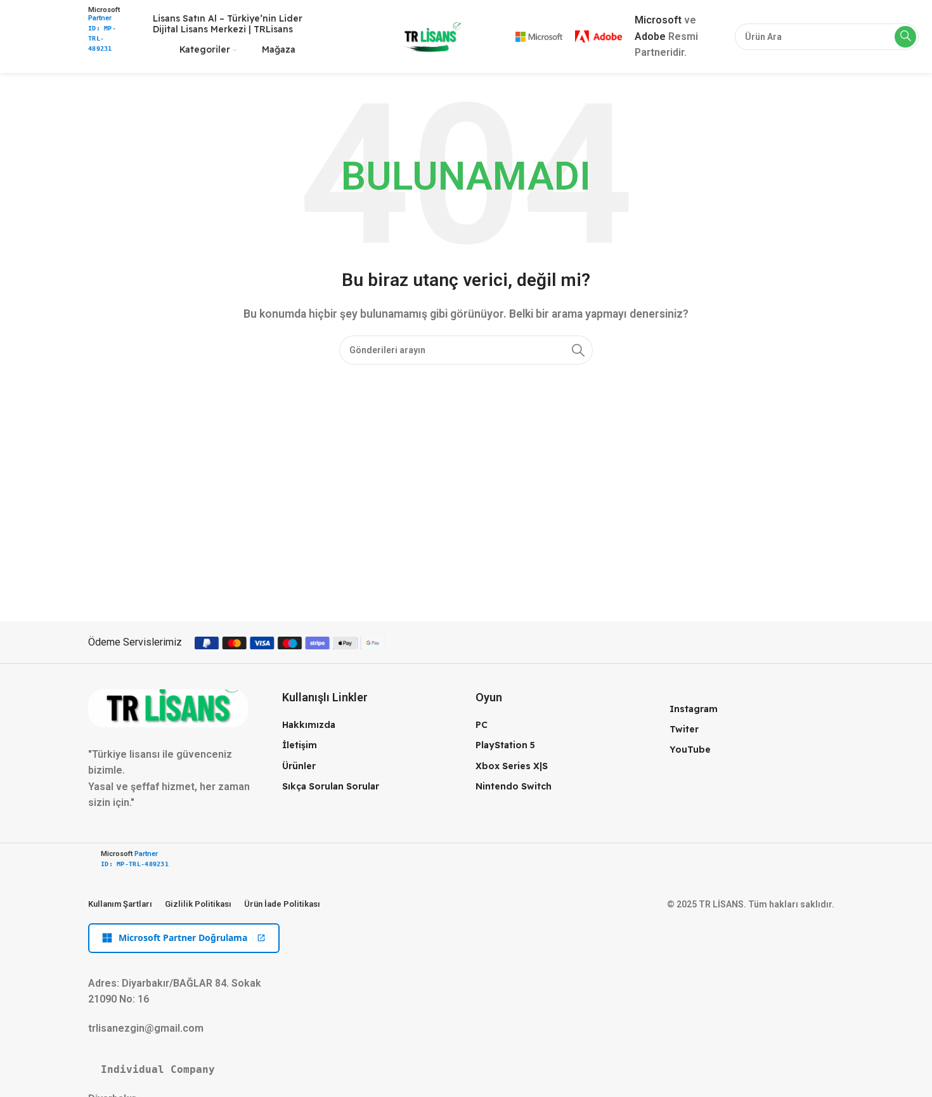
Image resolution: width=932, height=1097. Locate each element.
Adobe (650, 36)
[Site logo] (430, 36)
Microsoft (658, 20)
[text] (466, 1070)
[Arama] (905, 37)
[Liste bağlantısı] (369, 725)
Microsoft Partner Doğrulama (183, 937)
